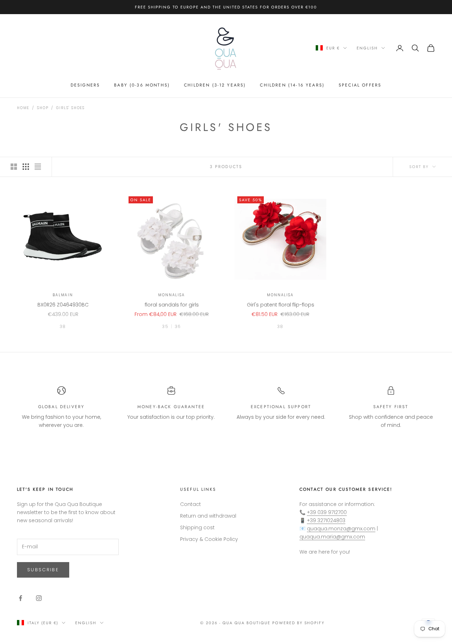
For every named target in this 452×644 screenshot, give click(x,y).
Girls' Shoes (70, 108)
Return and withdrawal (208, 515)
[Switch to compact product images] (38, 166)
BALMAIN (63, 295)
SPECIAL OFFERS (360, 85)
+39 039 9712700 (327, 512)
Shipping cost (197, 527)
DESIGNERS (85, 85)
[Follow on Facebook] (20, 598)
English (367, 48)
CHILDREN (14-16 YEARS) (292, 85)
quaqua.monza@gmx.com (341, 528)
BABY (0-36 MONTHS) (142, 85)
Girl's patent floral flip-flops (280, 304)
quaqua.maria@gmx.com (332, 536)
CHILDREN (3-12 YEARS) (215, 85)
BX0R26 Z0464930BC (63, 304)
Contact (190, 504)
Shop (42, 108)
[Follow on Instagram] (38, 598)
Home (23, 108)
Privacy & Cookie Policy (209, 539)
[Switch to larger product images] (14, 166)
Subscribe (43, 569)
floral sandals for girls (172, 304)
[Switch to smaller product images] (26, 166)
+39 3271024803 (326, 520)
